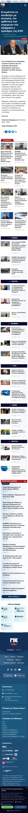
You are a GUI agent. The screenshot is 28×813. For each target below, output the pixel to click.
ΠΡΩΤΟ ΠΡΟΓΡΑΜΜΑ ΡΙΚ (9, 730)
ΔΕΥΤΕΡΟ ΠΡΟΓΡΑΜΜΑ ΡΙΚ (10, 732)
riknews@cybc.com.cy (11, 693)
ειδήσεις (8, 1)
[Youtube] (19, 670)
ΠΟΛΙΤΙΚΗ (15, 281)
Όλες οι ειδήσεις (13, 596)
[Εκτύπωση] (16, 132)
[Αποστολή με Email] (12, 131)
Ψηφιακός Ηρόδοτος (10, 662)
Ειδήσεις (12, 656)
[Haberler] (20, 618)
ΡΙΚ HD (4, 726)
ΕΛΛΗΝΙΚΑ (10, 650)
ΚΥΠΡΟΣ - (4, 498)
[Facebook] (8, 670)
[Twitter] (11, 670)
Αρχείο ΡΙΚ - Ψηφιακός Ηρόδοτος (11, 713)
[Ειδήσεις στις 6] (7, 618)
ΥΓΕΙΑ (14, 366)
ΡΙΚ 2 (3, 724)
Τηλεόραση (20, 656)
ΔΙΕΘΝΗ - (4, 519)
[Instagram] (15, 670)
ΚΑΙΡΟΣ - (4, 491)
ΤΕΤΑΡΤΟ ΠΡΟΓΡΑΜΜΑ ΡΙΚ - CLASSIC (13, 736)
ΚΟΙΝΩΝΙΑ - (5, 510)
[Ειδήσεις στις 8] (7, 610)
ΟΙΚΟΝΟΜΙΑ (14, 324)
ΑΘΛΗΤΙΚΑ (14, 441)
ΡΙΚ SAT (4, 728)
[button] (1, 801)
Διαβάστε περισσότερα (19, 799)
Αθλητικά (18, 659)
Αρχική (7, 656)
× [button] (26, 787)
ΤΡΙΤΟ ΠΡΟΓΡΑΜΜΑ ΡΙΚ (9, 734)
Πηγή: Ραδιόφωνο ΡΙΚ (9, 126)
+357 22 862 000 (9, 690)
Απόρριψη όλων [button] (20, 807)
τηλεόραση (15, 1)
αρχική (3, 1)
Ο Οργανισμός (6, 711)
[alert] (14, 800)
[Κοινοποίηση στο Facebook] (6, 131)
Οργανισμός (20, 662)
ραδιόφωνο (23, 1)
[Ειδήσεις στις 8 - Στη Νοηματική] (20, 610)
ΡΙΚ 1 (3, 722)
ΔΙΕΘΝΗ (14, 405)
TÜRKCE (18, 650)
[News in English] (7, 626)
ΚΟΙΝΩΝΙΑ (24, 39)
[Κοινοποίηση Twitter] (9, 131)
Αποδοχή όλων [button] (7, 807)
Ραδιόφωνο (10, 659)
